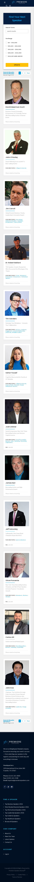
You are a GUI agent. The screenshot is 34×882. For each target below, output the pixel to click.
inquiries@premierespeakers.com (18, 780)
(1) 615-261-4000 (14, 776)
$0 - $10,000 (12, 43)
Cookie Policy (22, 874)
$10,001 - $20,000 (14, 46)
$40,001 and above (15, 56)
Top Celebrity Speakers (12, 816)
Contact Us (8, 842)
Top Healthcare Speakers (12, 818)
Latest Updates (9, 839)
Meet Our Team (10, 836)
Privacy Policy (11, 874)
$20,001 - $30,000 (14, 49)
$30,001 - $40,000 (14, 53)
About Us (8, 833)
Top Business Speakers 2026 (14, 804)
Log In (7, 854)
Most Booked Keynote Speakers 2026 (17, 807)
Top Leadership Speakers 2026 (14, 813)
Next (28, 73)
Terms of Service (17, 877)
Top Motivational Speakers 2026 (15, 810)
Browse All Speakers (11, 821)
